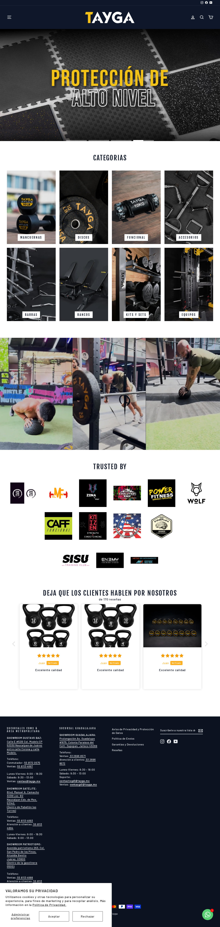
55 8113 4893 (24, 820)
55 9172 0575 (32, 762)
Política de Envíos (123, 738)
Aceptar (54, 916)
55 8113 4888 (24, 877)
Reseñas (117, 750)
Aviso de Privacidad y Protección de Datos (133, 731)
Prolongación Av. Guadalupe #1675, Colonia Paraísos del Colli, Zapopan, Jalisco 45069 (78, 742)
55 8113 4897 (25, 766)
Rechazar (88, 916)
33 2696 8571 (77, 755)
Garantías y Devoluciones (128, 744)
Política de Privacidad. (49, 905)
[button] (14, 643)
